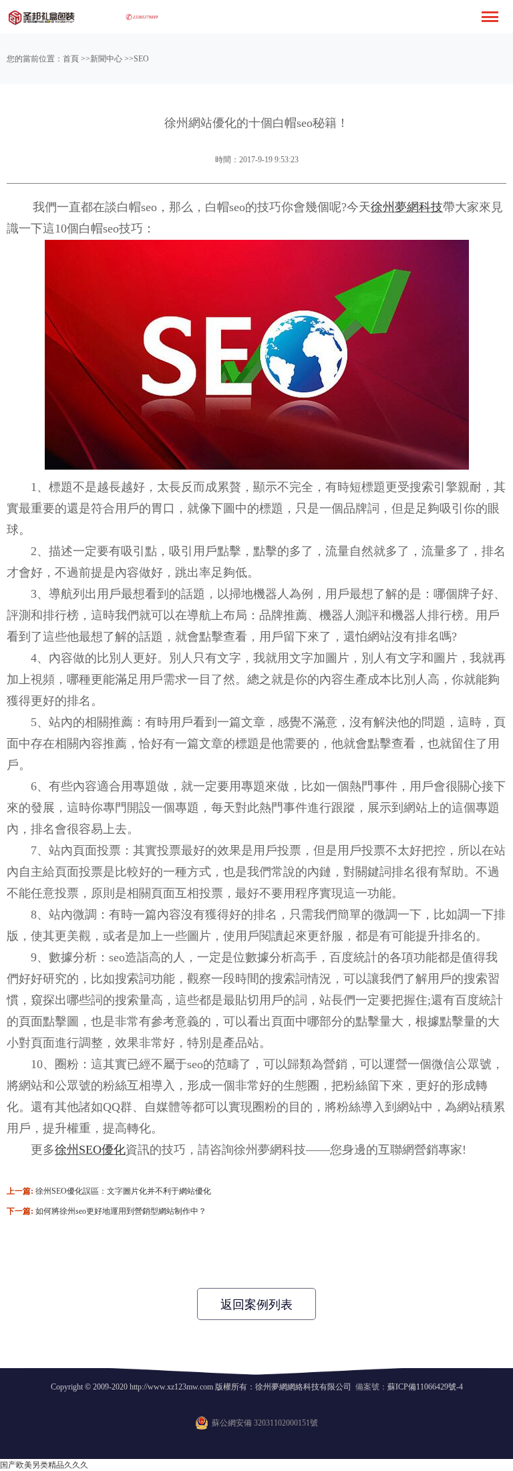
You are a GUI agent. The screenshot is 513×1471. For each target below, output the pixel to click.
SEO (141, 58)
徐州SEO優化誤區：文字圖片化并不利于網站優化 (123, 1191)
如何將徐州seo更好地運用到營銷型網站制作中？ (120, 1211)
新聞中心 (106, 58)
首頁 (71, 58)
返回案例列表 (256, 1304)
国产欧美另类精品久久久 (44, 1465)
